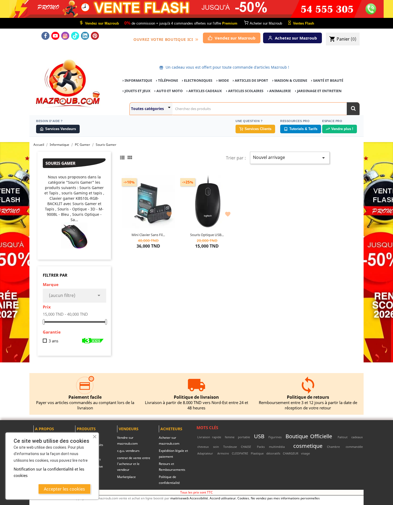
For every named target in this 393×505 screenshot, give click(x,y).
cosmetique (307, 445)
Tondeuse (230, 447)
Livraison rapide (209, 437)
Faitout (343, 437)
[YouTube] (55, 36)
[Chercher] (353, 108)
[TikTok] (75, 36)
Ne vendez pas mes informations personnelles (285, 498)
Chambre (333, 447)
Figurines (275, 437)
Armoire (223, 453)
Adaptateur (205, 453)
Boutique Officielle (309, 436)
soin (216, 447)
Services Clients (258, 129)
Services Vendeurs (60, 129)
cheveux (203, 447)
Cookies (243, 498)
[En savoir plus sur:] (336, 437)
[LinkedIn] (85, 36)
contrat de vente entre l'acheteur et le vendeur (133, 464)
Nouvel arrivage (290, 157)
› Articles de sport (250, 80)
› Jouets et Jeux (136, 90)
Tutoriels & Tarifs (303, 129)
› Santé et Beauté (327, 80)
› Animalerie (279, 90)
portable (244, 437)
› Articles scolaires (244, 90)
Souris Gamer (60, 163)
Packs (261, 447)
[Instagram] (65, 36)
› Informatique (137, 80)
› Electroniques (197, 80)
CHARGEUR (290, 453)
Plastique (257, 453)
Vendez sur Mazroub (235, 38)
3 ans (53, 340)
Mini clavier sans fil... (148, 234)
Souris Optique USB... (207, 234)
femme (229, 437)
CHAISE (246, 447)
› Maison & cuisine (289, 80)
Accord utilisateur (223, 498)
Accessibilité (199, 498)
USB (259, 436)
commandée (354, 447)
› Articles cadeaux (204, 90)
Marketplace (126, 477)
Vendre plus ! (342, 129)
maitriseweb (179, 498)
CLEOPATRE (240, 453)
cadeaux (357, 437)
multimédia (277, 447)
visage (305, 453)
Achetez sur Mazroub (296, 38)
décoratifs (273, 453)
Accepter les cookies (64, 489)
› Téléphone (167, 80)
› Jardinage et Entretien (318, 90)
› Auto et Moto (168, 90)
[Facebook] (45, 36)
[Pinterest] (95, 36)
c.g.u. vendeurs (128, 450)
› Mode (222, 80)
